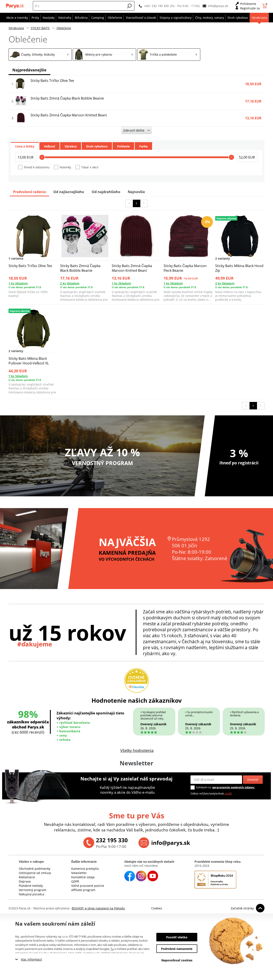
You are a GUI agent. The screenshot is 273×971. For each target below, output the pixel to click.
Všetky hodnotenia (137, 750)
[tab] (25, 146)
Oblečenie (64, 28)
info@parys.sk (218, 6)
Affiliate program (83, 890)
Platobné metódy (31, 886)
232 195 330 (112, 840)
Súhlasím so (203, 787)
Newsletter (79, 873)
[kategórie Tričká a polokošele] (168, 55)
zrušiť (228, 793)
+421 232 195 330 (156, 6)
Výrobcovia (16, 28)
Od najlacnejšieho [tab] (68, 191)
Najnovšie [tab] (136, 191)
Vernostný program (32, 890)
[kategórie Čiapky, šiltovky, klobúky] (40, 55)
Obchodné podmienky (34, 869)
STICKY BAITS (40, 28)
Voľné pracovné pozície (87, 886)
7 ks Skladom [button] (18, 376)
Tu (112, 949)
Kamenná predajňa (85, 869)
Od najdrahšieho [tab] (106, 191)
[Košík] (265, 6)
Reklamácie (27, 877)
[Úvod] (15, 6)
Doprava (25, 881)
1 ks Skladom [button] (18, 283)
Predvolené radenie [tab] (29, 191)
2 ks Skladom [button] (69, 283)
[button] (129, 6)
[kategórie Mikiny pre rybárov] (104, 55)
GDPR (75, 881)
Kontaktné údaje (83, 877)
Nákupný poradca (31, 894)
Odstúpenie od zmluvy (35, 873)
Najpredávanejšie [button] (29, 69)
